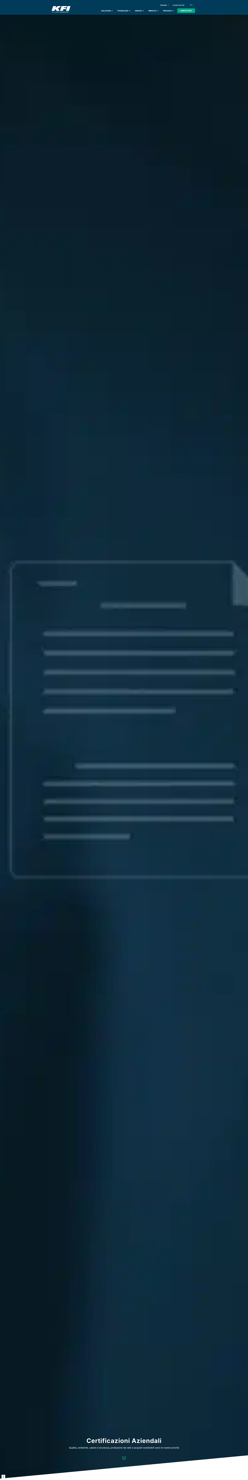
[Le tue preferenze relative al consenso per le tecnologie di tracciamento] (3, 1476)
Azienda (163, 5)
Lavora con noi (178, 5)
